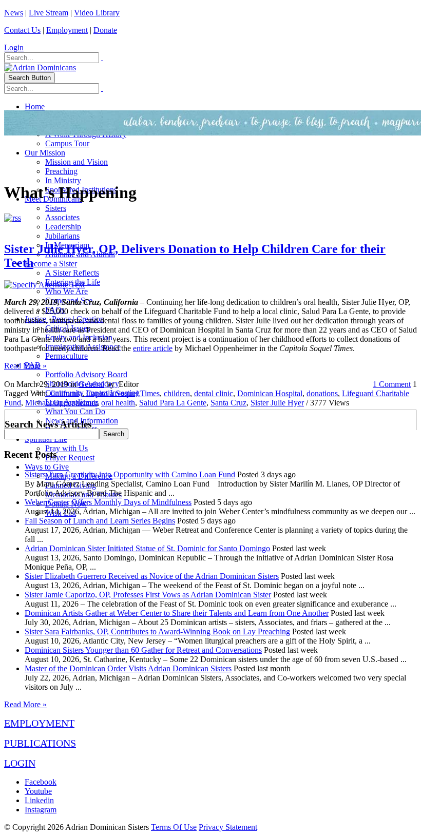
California (66, 393)
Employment (67, 30)
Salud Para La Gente (172, 402)
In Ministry (63, 180)
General (91, 384)
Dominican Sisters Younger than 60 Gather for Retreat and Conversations (143, 650)
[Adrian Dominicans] (40, 67)
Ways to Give (47, 466)
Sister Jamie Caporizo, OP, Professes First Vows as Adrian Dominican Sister (148, 594)
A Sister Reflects (72, 272)
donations (322, 393)
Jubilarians (62, 235)
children (177, 393)
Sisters (55, 208)
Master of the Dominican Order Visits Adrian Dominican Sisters (128, 668)
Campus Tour (67, 143)
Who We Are (66, 291)
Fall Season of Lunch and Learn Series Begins (100, 520)
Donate (105, 30)
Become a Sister (51, 263)
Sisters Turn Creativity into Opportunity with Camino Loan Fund (130, 474)
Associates (62, 217)
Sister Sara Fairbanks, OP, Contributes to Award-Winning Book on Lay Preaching (157, 631)
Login (14, 47)
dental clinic (213, 393)
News (13, 12)
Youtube (38, 791)
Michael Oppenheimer (61, 402)
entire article (153, 348)
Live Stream (48, 12)
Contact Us (22, 30)
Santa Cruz (228, 402)
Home (35, 106)
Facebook (40, 781)
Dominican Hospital (269, 393)
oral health (118, 402)
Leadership (63, 226)
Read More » (25, 365)
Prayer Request (69, 457)
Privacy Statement (228, 827)
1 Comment (392, 384)
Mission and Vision (76, 162)
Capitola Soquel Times (123, 393)
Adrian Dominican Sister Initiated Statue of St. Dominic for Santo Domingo (147, 548)
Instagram (40, 809)
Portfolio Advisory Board (86, 374)
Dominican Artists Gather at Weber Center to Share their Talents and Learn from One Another (177, 613)
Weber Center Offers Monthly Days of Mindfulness (108, 502)
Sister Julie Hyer (277, 402)
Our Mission (45, 152)
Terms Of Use (174, 827)
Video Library (97, 12)
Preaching (61, 171)
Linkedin (39, 800)
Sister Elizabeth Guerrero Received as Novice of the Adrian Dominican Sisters (152, 576)
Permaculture (66, 356)
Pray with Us (66, 448)
